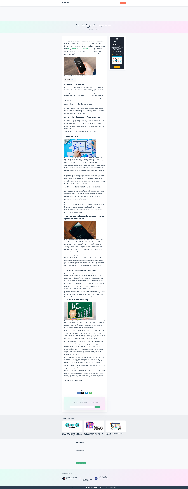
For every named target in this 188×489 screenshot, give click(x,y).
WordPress (108, 2)
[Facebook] (79, 393)
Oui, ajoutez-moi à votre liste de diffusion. (84, 460)
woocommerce (67, 386)
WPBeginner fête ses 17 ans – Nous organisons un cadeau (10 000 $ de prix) (71, 478)
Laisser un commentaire (81, 463)
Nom (77, 446)
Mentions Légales (94, 487)
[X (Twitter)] (82, 393)
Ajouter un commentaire (80, 450)
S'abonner (97, 406)
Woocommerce (115, 2)
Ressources (123, 2)
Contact (100, 487)
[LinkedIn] (86, 393)
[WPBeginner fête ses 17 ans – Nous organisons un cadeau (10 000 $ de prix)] (63, 478)
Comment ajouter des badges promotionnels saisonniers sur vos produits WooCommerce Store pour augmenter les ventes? (72, 434)
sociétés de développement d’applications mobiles (78, 48)
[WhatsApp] (90, 393)
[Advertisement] (94, 13)
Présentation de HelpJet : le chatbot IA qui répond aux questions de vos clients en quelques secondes (87, 478)
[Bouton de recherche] (99, 3)
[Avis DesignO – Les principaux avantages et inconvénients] (116, 426)
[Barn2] (117, 53)
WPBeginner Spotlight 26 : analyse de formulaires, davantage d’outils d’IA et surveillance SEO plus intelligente (103, 479)
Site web (102, 446)
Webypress (66, 3)
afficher (72, 79)
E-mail (90, 446)
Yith (103, 2)
